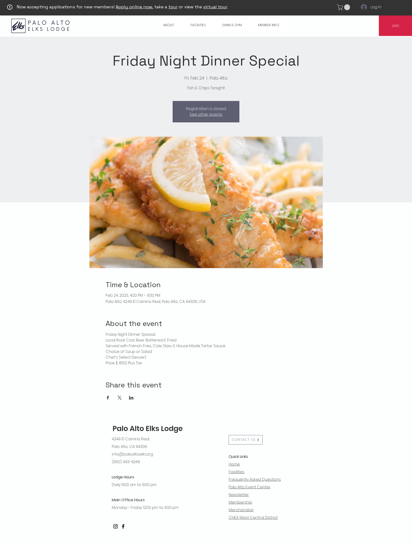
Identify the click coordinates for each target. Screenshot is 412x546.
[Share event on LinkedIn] (131, 398)
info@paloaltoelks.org (132, 454)
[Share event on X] (119, 398)
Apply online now (134, 7)
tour (173, 7)
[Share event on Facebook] (108, 398)
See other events (206, 114)
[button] (344, 7)
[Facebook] (123, 526)
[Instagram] (115, 526)
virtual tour (215, 7)
